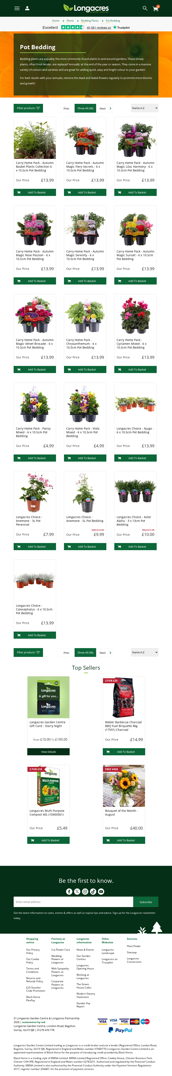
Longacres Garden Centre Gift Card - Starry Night (47, 724)
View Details (48, 752)
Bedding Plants (90, 20)
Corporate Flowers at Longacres (57, 984)
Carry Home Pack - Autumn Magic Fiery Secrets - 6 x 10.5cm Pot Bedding (85, 166)
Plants (70, 20)
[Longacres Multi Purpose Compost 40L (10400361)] (48, 785)
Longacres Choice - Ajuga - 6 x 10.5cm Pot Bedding (135, 430)
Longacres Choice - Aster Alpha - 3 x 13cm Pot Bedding (134, 520)
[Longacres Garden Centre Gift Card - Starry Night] (48, 697)
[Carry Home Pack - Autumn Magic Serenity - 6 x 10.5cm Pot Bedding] (85, 226)
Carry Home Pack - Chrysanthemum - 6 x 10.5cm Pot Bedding (81, 343)
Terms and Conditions (32, 970)
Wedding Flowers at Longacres (57, 959)
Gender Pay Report (83, 1004)
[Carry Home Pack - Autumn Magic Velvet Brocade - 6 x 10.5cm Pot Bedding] (35, 315)
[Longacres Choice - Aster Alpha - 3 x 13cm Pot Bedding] (135, 492)
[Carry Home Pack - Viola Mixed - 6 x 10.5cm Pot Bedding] (85, 403)
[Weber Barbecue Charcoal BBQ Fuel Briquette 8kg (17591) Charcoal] (124, 697)
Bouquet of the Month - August (121, 812)
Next (103, 108)
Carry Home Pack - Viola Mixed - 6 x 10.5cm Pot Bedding (82, 432)
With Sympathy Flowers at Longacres (60, 972)
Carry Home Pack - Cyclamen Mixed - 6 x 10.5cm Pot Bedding (131, 343)
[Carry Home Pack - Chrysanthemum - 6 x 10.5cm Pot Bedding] (85, 315)
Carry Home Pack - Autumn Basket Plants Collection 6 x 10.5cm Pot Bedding (35, 166)
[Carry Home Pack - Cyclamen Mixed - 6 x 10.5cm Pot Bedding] (135, 315)
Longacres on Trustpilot (109, 960)
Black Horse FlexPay (33, 998)
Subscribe (146, 902)
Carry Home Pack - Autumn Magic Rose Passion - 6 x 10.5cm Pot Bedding (35, 255)
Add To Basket (37, 192)
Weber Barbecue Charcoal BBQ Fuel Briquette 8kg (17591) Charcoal (123, 726)
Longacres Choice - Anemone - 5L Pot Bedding (84, 519)
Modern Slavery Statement (86, 995)
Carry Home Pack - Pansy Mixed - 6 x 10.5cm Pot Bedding (33, 432)
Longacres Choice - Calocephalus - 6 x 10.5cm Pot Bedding (34, 609)
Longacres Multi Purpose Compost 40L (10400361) (47, 812)
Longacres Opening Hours (85, 967)
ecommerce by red (33, 1022)
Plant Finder (134, 946)
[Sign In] (26, 8)
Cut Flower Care (60, 949)
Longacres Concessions (134, 960)
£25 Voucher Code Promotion (35, 989)
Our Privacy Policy (33, 951)
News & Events (85, 949)
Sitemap (132, 952)
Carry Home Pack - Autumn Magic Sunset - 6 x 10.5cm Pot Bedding (135, 255)
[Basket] (154, 7)
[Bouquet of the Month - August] (124, 785)
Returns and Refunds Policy (34, 979)
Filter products (26, 108)
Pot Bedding (113, 20)
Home (55, 20)
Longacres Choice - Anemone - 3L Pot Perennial (29, 520)
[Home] (86, 8)
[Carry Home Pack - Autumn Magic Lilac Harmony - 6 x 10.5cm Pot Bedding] (135, 137)
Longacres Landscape (108, 951)
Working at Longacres (83, 976)
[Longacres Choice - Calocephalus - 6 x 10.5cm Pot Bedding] (35, 580)
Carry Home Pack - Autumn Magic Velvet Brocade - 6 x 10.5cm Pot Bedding (35, 343)
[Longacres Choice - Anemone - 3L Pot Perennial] (35, 492)
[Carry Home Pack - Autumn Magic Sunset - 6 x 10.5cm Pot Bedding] (135, 226)
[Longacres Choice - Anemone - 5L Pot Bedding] (85, 492)
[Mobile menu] (17, 8)
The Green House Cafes (84, 985)
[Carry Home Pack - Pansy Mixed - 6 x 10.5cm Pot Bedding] (35, 403)
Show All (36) (85, 108)
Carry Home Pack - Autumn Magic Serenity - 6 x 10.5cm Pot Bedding (85, 255)
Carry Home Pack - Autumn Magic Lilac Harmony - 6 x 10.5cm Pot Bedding (135, 166)
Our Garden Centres (83, 957)
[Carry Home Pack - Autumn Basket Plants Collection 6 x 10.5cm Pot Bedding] (35, 137)
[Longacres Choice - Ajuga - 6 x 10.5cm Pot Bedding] (135, 403)
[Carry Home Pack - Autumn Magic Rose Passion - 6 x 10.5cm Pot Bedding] (35, 226)
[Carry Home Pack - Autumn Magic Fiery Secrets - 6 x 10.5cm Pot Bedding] (85, 137)
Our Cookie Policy (32, 960)
